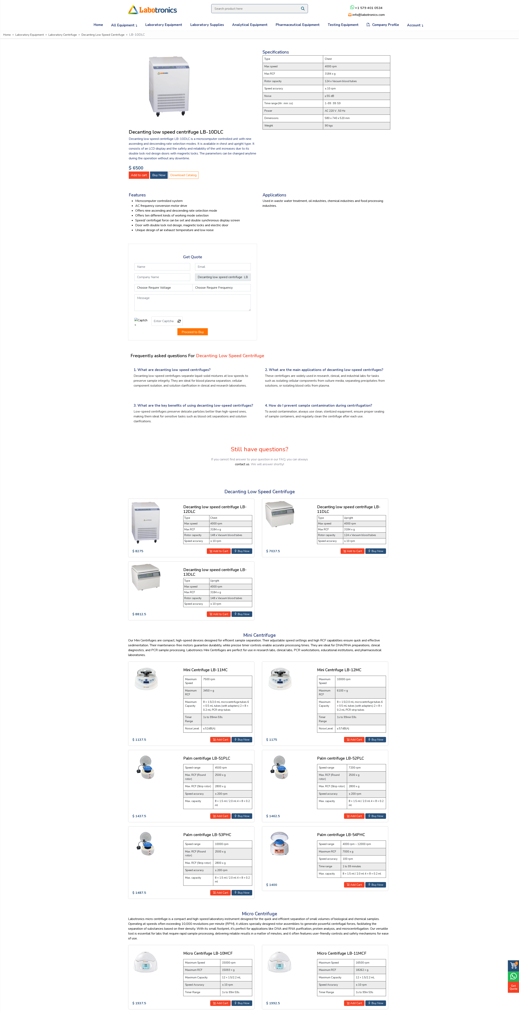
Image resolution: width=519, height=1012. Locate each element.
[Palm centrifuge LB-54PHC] (279, 843)
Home (98, 25)
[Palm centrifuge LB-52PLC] (279, 767)
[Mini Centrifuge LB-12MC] (279, 678)
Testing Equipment (343, 25)
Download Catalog (183, 175)
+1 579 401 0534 (368, 8)
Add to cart (139, 175)
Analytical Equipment (250, 25)
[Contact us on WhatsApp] (513, 976)
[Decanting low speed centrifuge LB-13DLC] (145, 577)
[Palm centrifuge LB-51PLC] (145, 767)
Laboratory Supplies (207, 25)
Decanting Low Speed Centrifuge (102, 35)
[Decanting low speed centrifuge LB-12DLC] (145, 522)
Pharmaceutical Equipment (298, 25)
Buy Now (158, 175)
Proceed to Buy (193, 332)
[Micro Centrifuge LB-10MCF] (145, 962)
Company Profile (384, 25)
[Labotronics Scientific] (152, 7)
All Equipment (123, 25)
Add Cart (222, 740)
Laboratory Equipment (163, 25)
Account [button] (414, 25)
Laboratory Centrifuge (62, 35)
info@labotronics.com (368, 15)
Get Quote (513, 987)
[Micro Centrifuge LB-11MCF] (279, 962)
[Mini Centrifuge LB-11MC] (145, 678)
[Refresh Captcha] (179, 321)
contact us (242, 464)
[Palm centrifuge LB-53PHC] (145, 843)
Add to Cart (220, 551)
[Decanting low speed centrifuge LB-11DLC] (279, 514)
